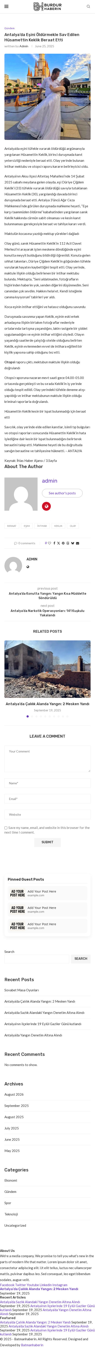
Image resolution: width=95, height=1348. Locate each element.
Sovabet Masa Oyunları (21, 990)
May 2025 (12, 1151)
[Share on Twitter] (58, 543)
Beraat (11, 525)
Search (9, 952)
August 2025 (14, 1117)
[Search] (88, 7)
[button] (8, 679)
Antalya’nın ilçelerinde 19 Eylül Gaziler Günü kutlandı (42, 1024)
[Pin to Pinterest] (63, 543)
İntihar (42, 525)
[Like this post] (49, 543)
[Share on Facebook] (54, 543)
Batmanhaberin (32, 1345)
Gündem (10, 1192)
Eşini (27, 525)
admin (23, 46)
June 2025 (12, 1139)
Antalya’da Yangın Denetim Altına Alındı (33, 1035)
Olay (73, 525)
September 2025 (16, 1106)
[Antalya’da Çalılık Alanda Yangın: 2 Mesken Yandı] (47, 669)
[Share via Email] (77, 543)
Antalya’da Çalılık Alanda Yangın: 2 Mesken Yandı (47, 704)
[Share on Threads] (67, 543)
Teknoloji (11, 1214)
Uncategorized (15, 1225)
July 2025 (11, 1128)
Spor (7, 1203)
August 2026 (14, 1094)
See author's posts (62, 493)
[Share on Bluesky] (72, 543)
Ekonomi (10, 1180)
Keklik (58, 525)
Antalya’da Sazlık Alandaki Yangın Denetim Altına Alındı (44, 1013)
